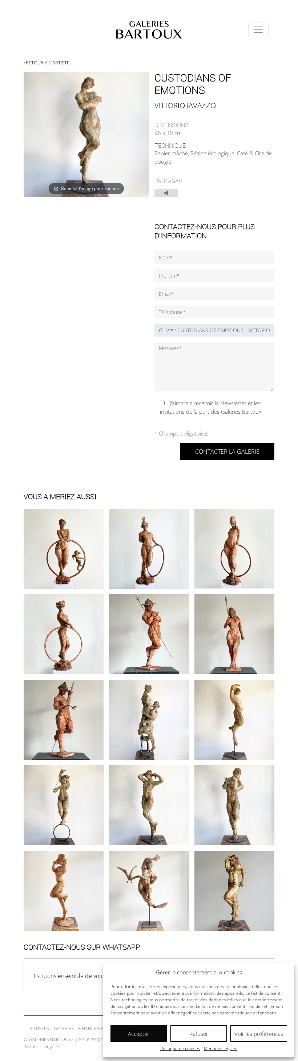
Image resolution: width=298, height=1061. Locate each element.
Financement (93, 1028)
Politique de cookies (180, 1048)
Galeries (63, 1028)
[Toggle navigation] (258, 30)
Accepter (138, 1033)
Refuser (198, 1033)
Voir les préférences (258, 1033)
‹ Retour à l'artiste (46, 62)
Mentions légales (220, 1048)
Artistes (39, 1028)
